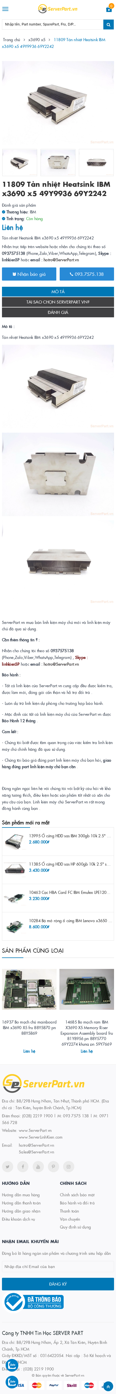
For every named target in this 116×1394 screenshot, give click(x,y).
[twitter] (7, 1166)
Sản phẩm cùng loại (33, 950)
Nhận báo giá (31, 274)
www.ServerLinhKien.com (41, 1137)
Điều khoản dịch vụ (18, 1219)
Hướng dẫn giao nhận (21, 1211)
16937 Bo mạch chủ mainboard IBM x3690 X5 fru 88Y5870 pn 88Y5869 (29, 1027)
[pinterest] (53, 1166)
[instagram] (68, 1166)
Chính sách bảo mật (77, 1194)
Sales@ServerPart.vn (36, 1152)
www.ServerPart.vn (35, 1130)
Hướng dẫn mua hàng (21, 1194)
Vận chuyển (70, 1219)
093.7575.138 (88, 274)
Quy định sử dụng (75, 1227)
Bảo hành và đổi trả (77, 1203)
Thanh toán (69, 1211)
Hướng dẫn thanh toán (21, 1203)
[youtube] (38, 1166)
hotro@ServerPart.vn (61, 259)
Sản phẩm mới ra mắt (25, 822)
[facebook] (22, 1166)
